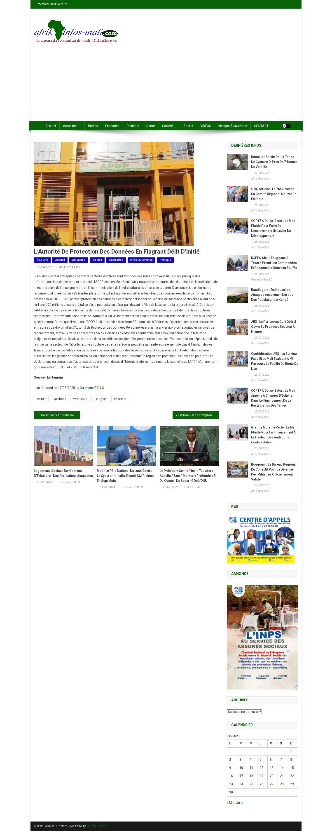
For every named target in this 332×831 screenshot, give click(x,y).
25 (251, 784)
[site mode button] (286, 126)
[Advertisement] (166, 87)
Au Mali (97, 259)
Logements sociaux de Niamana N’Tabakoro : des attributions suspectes (63, 473)
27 (272, 784)
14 (282, 768)
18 (251, 776)
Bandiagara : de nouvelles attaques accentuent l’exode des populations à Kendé (272, 294)
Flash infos (116, 259)
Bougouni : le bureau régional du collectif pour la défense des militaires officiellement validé (274, 472)
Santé (150, 126)
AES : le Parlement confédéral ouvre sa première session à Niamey (273, 326)
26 (261, 784)
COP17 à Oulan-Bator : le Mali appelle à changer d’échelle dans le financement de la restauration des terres (273, 398)
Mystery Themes (97, 826)
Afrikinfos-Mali (69, 267)
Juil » (239, 803)
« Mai (230, 803)
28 (282, 784)
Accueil (50, 126)
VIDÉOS (205, 126)
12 (261, 768)
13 (272, 768)
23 (231, 784)
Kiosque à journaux (232, 126)
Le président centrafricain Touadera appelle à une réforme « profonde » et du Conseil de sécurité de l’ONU (188, 476)
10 (241, 768)
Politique (133, 126)
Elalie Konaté (192, 487)
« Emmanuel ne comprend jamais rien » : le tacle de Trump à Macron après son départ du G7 (197, 415)
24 (241, 784)
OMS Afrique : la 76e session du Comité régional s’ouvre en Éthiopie (273, 194)
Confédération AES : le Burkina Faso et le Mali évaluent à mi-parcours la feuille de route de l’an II (274, 361)
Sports (188, 126)
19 (261, 776)
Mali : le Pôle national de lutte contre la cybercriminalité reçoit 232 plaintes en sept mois (125, 476)
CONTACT (261, 126)
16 (231, 776)
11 (251, 768)
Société (167, 126)
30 (231, 792)
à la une (42, 259)
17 (241, 776)
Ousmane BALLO (92, 388)
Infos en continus (141, 259)
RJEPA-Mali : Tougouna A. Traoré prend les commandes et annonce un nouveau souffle (274, 263)
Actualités (70, 126)
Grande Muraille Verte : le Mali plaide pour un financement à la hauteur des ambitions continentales (273, 435)
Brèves (93, 126)
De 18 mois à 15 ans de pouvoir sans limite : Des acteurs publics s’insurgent (60, 415)
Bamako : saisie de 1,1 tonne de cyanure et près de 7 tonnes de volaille (274, 162)
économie (112, 126)
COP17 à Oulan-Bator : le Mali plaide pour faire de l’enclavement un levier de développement (273, 228)
